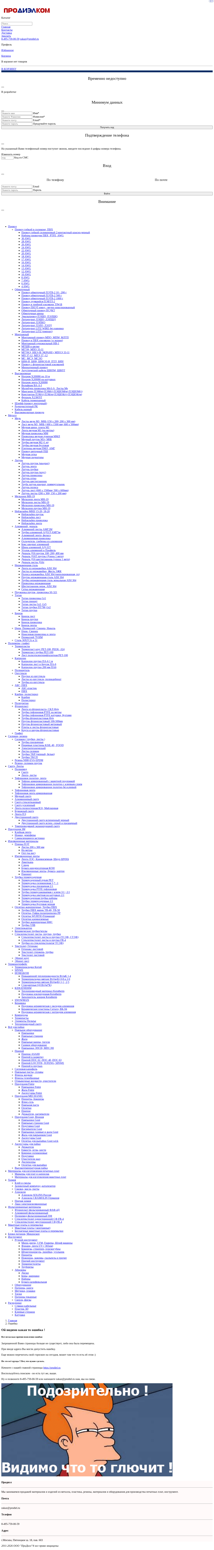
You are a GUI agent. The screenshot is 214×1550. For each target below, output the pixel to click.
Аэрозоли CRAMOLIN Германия (40, 1198)
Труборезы (27, 1266)
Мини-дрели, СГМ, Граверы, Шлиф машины (47, 1242)
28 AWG (26, 241)
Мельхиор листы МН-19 (35, 502)
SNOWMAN (22, 1000)
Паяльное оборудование (28, 1030)
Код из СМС (21, 157)
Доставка (6, 32)
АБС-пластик (29, 688)
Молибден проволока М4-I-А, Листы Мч (44, 388)
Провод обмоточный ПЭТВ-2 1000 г (42, 298)
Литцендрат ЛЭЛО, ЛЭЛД (36, 325)
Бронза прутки (29, 619)
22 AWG (26, 250)
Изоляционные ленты (27, 856)
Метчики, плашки (25, 1290)
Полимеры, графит (19, 643)
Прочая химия (23, 1201)
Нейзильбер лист (31, 517)
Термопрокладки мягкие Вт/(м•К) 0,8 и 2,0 (45, 979)
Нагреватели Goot (31, 1129)
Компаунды (21, 1015)
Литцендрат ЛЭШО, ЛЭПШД (38, 319)
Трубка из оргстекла (32, 682)
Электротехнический (33, 748)
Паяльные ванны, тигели (35, 1042)
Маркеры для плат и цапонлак (32, 1174)
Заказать (6, 35)
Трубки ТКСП (29, 757)
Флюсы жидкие (23, 1075)
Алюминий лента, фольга (36, 535)
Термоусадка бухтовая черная (38, 904)
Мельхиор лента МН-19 (34, 499)
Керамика (20, 1003)
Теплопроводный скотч (28, 1024)
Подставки (27, 1156)
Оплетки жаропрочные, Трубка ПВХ (36, 907)
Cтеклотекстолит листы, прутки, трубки (38, 934)
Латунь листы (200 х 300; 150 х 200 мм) (43, 493)
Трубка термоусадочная (28, 877)
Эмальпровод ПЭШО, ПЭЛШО (39, 316)
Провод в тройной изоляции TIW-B (41, 304)
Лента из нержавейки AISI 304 (39, 568)
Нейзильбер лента (31, 523)
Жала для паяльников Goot (36, 1135)
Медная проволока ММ (34, 433)
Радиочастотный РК (26, 406)
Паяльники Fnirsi (31, 1087)
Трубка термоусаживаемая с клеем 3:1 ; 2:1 (45, 892)
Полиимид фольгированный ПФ (33, 1216)
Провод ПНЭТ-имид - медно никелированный (48, 307)
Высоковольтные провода (29, 412)
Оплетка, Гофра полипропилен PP (41, 913)
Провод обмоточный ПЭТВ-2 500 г (41, 295)
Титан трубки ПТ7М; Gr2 (36, 607)
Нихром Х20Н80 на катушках (38, 379)
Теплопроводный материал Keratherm (42, 991)
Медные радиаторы (32, 457)
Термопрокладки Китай (28, 967)
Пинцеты (26, 1254)
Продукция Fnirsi (24, 1084)
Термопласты (22, 646)
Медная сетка (29, 454)
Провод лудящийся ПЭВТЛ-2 (38, 301)
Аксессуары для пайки (28, 1144)
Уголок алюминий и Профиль (38, 550)
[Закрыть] (2, 87)
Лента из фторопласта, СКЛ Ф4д (40, 709)
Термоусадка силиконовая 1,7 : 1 (39, 883)
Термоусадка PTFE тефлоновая (39, 889)
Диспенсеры (28, 1162)
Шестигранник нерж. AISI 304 (38, 586)
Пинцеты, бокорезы (32, 1099)
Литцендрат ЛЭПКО (33, 322)
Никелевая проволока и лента (38, 634)
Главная (5, 26)
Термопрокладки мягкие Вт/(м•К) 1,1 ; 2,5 (45, 982)
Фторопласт (21, 706)
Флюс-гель (27, 1102)
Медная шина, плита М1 (35, 427)
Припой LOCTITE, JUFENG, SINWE (42, 1063)
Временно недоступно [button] (107, 78)
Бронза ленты (29, 625)
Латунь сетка (28, 478)
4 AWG (25, 286)
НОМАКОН (22, 973)
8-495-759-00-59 (10, 38)
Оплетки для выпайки (34, 1165)
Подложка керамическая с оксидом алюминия (47, 1006)
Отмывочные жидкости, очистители (35, 1081)
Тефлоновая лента (25, 790)
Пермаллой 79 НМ (32, 637)
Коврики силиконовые (34, 1153)
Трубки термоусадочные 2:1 (37, 901)
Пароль (37, 190)
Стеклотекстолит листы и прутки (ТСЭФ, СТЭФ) (49, 937)
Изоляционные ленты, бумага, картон (43, 871)
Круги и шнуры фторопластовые (40, 730)
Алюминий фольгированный (31, 1213)
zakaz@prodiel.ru (29, 38)
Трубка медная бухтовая (35, 445)
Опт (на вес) (28, 853)
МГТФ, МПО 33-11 (32, 349)
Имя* (36, 113)
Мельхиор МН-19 (25, 496)
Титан (18, 595)
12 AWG (26, 271)
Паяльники (27, 1033)
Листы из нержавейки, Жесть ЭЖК (41, 571)
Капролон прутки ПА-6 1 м (37, 661)
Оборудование (23, 1284)
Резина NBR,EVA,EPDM (29, 760)
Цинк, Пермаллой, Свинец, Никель (35, 628)
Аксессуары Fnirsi (31, 1093)
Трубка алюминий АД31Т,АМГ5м (40, 532)
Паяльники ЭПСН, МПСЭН (37, 1048)
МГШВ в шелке (30, 346)
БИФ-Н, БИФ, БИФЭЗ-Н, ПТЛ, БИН (42, 361)
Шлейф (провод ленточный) (31, 403)
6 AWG (25, 283)
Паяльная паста (30, 1105)
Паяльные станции (32, 1036)
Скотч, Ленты (16, 766)
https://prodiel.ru (52, 1367)
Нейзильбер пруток (32, 514)
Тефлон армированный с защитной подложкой (48, 781)
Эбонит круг (22, 958)
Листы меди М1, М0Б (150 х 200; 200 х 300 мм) (48, 421)
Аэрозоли (20, 1192)
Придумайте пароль (44, 123)
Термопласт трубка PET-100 (37, 652)
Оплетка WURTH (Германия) (38, 916)
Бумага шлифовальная (34, 1281)
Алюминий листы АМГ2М (36, 529)
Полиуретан (22, 703)
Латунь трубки (29, 469)
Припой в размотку (32, 1057)
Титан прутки (29, 610)
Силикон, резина (17, 736)
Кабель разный (23, 409)
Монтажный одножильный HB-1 (40, 343)
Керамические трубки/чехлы (31, 931)
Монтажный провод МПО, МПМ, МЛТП (45, 337)
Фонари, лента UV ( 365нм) (37, 1245)
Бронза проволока (31, 622)
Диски (25, 1272)
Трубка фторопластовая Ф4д (37, 718)
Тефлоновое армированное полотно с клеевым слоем (51, 784)
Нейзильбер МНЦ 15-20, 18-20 (32, 511)
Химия (12, 1180)
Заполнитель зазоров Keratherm (39, 997)
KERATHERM (23, 988)
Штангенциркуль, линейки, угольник (42, 1251)
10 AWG (26, 274)
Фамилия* (39, 116)
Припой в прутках (31, 1066)
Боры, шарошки (30, 1275)
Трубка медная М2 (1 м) (34, 442)
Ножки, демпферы (25, 835)
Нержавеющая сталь (26, 565)
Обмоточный (22, 289)
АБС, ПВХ (21, 685)
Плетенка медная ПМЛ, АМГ (38, 448)
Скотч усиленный (25, 805)
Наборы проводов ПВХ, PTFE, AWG (42, 235)
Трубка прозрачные (32, 742)
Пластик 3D (21, 1308)
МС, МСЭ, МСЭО (31, 358)
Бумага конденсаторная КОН (38, 868)
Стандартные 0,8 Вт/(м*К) (36, 985)
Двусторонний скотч (26, 817)
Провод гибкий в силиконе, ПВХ (34, 229)
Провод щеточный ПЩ (34, 451)
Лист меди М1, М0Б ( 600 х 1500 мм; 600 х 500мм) (50, 424)
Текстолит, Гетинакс (26, 946)
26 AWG (26, 244)
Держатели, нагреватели (35, 1114)
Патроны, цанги (24, 1287)
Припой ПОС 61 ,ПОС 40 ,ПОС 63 (41, 1060)
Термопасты (22, 1018)
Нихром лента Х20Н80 (34, 382)
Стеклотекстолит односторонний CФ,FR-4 (39, 1219)
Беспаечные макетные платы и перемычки (39, 1231)
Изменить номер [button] (10, 154)
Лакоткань (27, 862)
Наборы (25, 1278)
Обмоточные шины (32, 313)
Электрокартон (23, 928)
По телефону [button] (55, 180)
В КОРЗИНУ (8, 68)
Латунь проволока (31, 475)
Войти (107, 193)
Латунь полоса (29, 487)
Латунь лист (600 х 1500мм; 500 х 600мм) (45, 490)
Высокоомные (23, 373)
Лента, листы (29, 775)
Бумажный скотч (24, 811)
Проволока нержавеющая (35, 583)
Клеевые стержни (25, 1311)
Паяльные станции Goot (35, 1123)
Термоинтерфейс (17, 964)
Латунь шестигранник (34, 481)
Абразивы (20, 1269)
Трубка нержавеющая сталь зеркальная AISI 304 (48, 580)
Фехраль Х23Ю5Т (31, 397)
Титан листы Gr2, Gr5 (33, 604)
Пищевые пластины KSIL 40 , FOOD (42, 745)
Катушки (20, 1314)
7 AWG (25, 280)
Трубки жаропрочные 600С (37, 922)
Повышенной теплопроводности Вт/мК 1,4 (46, 976)
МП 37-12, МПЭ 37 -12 (34, 355)
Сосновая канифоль (26, 1069)
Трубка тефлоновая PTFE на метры (41, 712)
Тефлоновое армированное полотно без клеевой (48, 787)
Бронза (19, 613)
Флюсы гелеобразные (27, 1078)
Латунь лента (29, 466)
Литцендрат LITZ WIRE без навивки (42, 328)
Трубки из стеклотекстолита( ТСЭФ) (42, 943)
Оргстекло (21, 673)
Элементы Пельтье (25, 1021)
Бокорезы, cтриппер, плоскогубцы (41, 1248)
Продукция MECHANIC (29, 1096)
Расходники (15, 1302)
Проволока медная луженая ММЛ (40, 436)
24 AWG (26, 247)
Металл (12, 415)
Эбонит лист (22, 961)
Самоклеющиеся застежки (30, 838)
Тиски (18, 1293)
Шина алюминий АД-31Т (36, 547)
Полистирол (28, 700)
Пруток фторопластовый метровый (41, 724)
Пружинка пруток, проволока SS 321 (36, 592)
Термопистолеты (31, 1263)
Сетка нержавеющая (33, 589)
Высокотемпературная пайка (31, 1168)
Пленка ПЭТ (22, 844)
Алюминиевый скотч (27, 799)
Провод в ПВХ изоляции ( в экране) (42, 340)
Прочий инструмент (33, 1260)
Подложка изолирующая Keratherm (41, 994)
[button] (107, 44)
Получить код (107, 127)
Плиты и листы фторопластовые (40, 727)
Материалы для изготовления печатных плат (33, 1171)
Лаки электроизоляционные (31, 1204)
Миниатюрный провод (34, 367)
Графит (19, 733)
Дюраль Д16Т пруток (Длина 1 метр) (42, 556)
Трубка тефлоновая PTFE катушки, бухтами (46, 715)
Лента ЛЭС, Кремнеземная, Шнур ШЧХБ (45, 859)
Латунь (19, 460)
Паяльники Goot (30, 1120)
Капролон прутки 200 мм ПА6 (38, 667)
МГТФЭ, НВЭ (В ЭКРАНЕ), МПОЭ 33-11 (45, 352)
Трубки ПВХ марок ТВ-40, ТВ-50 (40, 910)
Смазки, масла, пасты (27, 1189)
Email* (36, 120)
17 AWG (26, 259)
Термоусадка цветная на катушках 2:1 (42, 895)
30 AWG (26, 238)
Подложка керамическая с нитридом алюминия (48, 1012)
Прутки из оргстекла (33, 676)
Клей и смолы (23, 1183)
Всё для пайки (16, 1027)
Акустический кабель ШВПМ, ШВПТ (43, 370)
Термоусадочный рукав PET (37, 880)
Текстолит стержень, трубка (37, 952)
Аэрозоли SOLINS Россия (36, 1195)
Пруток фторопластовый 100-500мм (42, 721)
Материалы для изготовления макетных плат (40, 1177)
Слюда (25, 865)
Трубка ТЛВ (28, 925)
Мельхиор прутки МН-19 (35, 508)
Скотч (24, 772)
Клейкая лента (23, 832)
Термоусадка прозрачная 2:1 (37, 886)
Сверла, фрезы (23, 1299)
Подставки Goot (30, 1126)
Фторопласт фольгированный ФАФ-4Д (37, 1210)
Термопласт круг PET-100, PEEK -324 (43, 649)
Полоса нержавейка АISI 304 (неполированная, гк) (50, 574)
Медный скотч (23, 796)
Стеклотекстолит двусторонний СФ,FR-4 (38, 1222)
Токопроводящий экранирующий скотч (37, 826)
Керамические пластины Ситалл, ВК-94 (44, 1009)
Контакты (7, 29)
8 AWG (25, 277)
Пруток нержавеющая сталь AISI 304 (42, 577)
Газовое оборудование (34, 1045)
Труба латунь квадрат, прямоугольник (43, 484)
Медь (18, 418)
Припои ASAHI (30, 1054)
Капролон (20, 658)
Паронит (26, 874)
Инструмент (15, 1237)
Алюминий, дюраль (26, 526)
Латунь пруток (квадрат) (35, 463)
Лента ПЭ (20, 814)
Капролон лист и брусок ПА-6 (38, 664)
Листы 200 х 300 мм (32, 847)
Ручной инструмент (26, 1240)
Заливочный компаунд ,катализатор (35, 1186)
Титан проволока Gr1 (33, 598)
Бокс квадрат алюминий (35, 544)
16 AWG (26, 262)
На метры (26, 850)
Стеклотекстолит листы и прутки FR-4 (43, 940)
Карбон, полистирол (26, 694)
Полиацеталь (22, 670)
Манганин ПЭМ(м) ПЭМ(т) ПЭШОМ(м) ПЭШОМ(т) (51, 391)
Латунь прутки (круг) (33, 472)
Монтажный (22, 334)
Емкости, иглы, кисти (33, 1150)
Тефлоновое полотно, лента (30, 778)
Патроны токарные (26, 1296)
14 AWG (26, 265)
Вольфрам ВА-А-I (31, 385)
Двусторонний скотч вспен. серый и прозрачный (49, 823)
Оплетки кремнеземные (35, 919)
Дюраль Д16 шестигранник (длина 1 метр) (45, 559)
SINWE (19, 970)
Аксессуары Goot (31, 1138)
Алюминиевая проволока (35, 538)
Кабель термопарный (33, 400)
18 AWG (26, 256)
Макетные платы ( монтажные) (32, 1228)
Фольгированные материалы (24, 1207)
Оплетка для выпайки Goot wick (39, 1141)
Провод (12, 226)
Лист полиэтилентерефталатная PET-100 (44, 655)
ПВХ (24, 691)
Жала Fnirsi (27, 1090)
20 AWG (26, 253)
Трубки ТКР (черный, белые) (38, 754)
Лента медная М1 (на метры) (37, 430)
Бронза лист (28, 616)
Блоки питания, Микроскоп (24, 1234)
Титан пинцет (29, 601)
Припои (26, 1111)
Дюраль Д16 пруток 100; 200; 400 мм (42, 553)
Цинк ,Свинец (29, 631)
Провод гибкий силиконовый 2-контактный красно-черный (55, 232)
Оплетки (26, 1108)
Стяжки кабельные (25, 1305)
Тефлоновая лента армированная (33, 793)
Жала (24, 1039)
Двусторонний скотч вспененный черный (45, 820)
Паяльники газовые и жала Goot (39, 1132)
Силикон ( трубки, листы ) (30, 739)
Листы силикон (30, 751)
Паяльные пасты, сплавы (29, 1072)
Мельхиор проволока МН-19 (37, 505)
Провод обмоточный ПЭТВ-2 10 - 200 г (44, 292)
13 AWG (26, 268)
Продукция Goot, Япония (29, 1117)
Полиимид (21, 769)
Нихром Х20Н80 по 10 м (35, 376)
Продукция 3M (16, 829)
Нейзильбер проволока (34, 520)
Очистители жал (30, 1159)
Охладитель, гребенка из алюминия (41, 541)
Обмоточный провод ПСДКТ (38, 310)
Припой (19, 1051)
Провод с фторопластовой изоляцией (42, 364)
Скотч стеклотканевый (28, 802)
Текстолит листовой (32, 955)
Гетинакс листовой (32, 949)
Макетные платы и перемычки (25, 1225)
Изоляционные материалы (23, 841)
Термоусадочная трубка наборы (39, 898)
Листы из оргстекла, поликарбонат (41, 679)
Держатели (27, 1147)
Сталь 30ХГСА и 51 (26, 640)
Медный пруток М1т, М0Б (36, 439)
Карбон (25, 697)
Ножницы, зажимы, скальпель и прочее (44, 1257)
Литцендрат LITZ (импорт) (36, 331)
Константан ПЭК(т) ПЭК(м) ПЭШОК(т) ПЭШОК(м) (51, 394)
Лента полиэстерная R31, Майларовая (36, 808)
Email (36, 186)
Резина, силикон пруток (28, 763)
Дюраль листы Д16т (32, 562)
